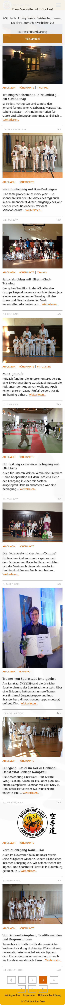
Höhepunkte (26, 87)
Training (43, 87)
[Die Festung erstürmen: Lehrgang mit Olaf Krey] (32, 430)
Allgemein (9, 87)
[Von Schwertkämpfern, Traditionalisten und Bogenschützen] (32, 904)
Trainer (42, 272)
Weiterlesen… (10, 119)
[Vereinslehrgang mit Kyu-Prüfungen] (32, 155)
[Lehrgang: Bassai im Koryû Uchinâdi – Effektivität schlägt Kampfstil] (32, 737)
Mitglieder (44, 366)
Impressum (28, 995)
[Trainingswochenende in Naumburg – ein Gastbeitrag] (32, 54)
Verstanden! (32, 38)
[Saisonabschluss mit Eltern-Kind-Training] (32, 246)
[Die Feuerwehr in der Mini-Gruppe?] (32, 522)
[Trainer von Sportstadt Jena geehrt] (32, 628)
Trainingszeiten (12, 995)
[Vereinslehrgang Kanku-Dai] (32, 822)
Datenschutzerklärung (32, 32)
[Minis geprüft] (32, 340)
